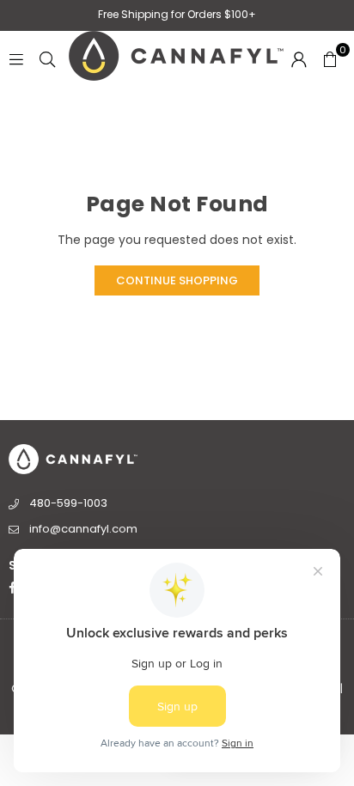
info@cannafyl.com (83, 529)
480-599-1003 (68, 503)
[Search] (47, 58)
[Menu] (16, 58)
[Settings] (299, 58)
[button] (329, 58)
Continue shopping (177, 280)
